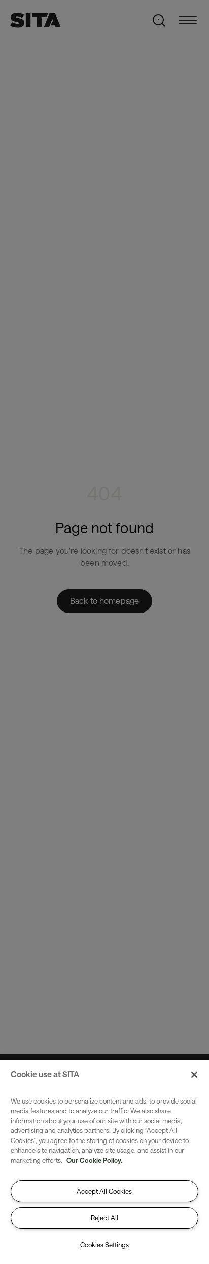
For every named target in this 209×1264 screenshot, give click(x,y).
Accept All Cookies (104, 1191)
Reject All (104, 1218)
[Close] (194, 1075)
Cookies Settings (104, 1245)
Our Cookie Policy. (94, 1160)
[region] (104, 1162)
